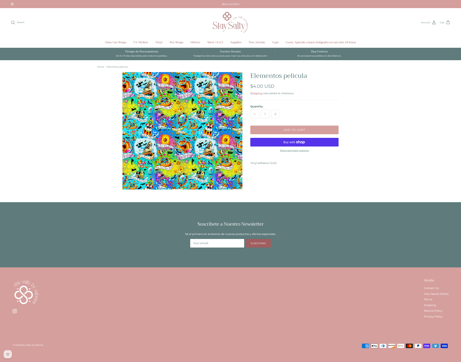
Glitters (195, 42)
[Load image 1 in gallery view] (182, 131)
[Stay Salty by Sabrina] (230, 22)
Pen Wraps (176, 42)
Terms (428, 299)
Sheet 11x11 (215, 42)
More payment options (294, 150)
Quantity (256, 106)
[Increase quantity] (275, 114)
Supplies (235, 42)
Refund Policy (433, 310)
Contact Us (431, 288)
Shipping (256, 93)
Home (100, 66)
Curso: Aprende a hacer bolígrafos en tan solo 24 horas (321, 42)
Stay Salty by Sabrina (32, 345)
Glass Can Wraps (115, 42)
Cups (275, 42)
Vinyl (158, 42)
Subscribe (258, 243)
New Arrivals (257, 42)
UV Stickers (140, 42)
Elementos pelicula (117, 66)
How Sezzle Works (436, 294)
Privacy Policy (433, 316)
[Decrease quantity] (254, 114)
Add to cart (294, 130)
